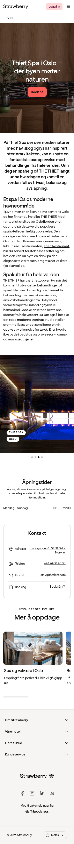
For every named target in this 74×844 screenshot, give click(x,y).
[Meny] (68, 6)
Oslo (8, 18)
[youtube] (51, 793)
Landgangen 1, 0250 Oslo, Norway (48, 550)
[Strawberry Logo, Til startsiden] (15, 6)
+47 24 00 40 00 (55, 563)
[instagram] (32, 793)
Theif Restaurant (56, 246)
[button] (32, 457)
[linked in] (41, 793)
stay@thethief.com (53, 575)
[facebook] (22, 793)
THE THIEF (48, 216)
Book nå (55, 587)
